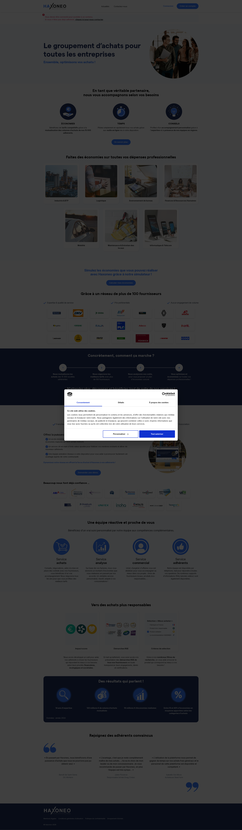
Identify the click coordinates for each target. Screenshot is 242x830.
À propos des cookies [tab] (159, 402)
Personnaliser (119, 434)
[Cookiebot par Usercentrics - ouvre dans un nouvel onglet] (164, 394)
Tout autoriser (157, 434)
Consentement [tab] (83, 402)
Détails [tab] (121, 402)
